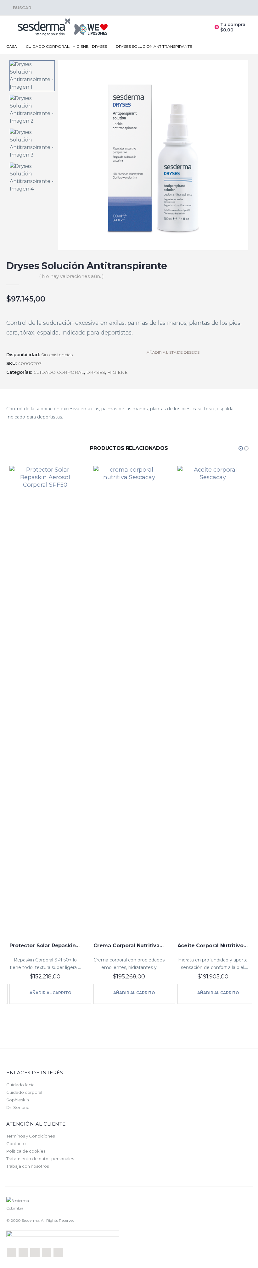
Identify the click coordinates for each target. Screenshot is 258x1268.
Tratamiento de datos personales (40, 1158)
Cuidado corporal (24, 1092)
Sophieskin (17, 1099)
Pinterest (35, 1252)
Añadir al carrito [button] (60, 992)
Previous (32, 65)
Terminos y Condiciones (30, 1135)
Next (32, 188)
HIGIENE (117, 372)
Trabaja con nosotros (27, 1166)
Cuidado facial (21, 1084)
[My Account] (202, 27)
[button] (18, 7)
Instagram (58, 1252)
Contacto (16, 1143)
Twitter (23, 1252)
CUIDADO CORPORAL (58, 372)
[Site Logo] (63, 27)
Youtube (46, 1252)
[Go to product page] (55, 702)
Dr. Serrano (18, 1107)
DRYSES (95, 372)
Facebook (11, 1252)
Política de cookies (25, 1151)
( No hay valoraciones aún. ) (71, 276)
